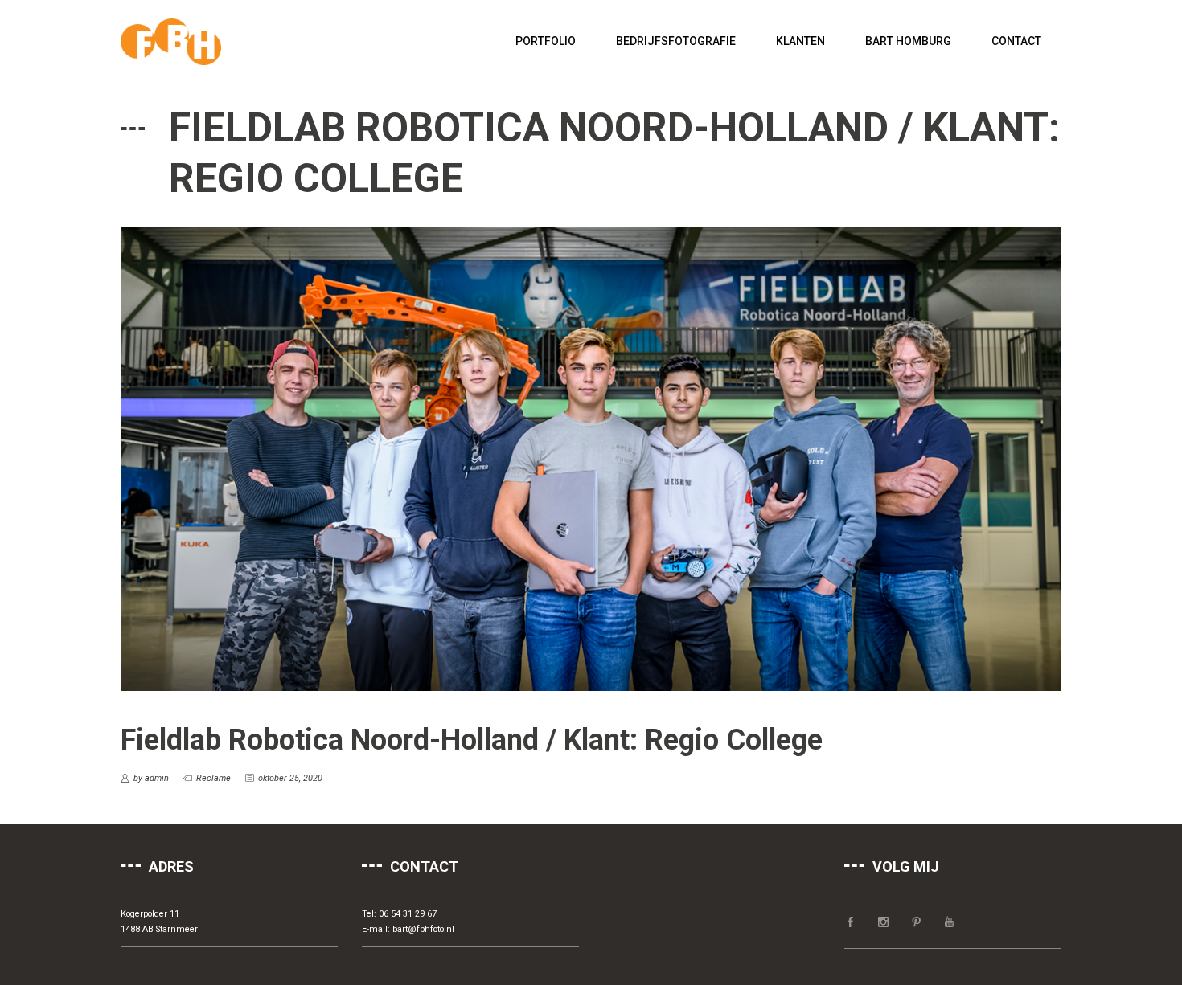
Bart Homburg (908, 41)
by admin (151, 778)
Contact (1016, 41)
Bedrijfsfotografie (676, 41)
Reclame (213, 778)
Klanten (800, 41)
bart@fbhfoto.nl (423, 929)
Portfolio (545, 41)
